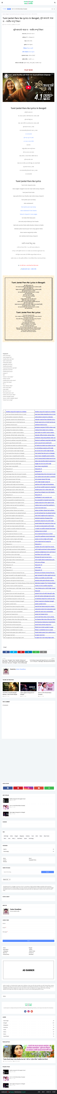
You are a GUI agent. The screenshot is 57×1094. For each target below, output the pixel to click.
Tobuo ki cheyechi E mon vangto (28, 214)
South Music (19, 838)
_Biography (5, 951)
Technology (31, 838)
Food (33, 836)
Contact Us (31, 952)
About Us (5, 952)
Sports (25, 838)
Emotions (28, 836)
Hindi (37, 836)
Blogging (12, 1092)
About (43, 1091)
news (9, 838)
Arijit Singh (6, 836)
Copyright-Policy (32, 860)
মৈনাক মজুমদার (28, 52)
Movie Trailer (46, 836)
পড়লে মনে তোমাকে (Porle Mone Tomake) (19, 8)
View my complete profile (14, 911)
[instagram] (28, 788)
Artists (11, 836)
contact (4, 860)
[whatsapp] (49, 788)
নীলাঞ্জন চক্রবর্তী (28, 48)
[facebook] (8, 788)
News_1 (13, 838)
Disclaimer (31, 954)
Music (5, 838)
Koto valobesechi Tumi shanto (28, 210)
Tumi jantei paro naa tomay (28, 207)
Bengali (7, 14)
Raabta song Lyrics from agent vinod (17, 798)
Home (4, 14)
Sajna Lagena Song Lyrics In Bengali (27, 693)
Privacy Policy (6, 954)
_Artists (30, 949)
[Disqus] (28, 760)
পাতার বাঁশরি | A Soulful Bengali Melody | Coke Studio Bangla (10, 693)
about (30, 858)
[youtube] (39, 788)
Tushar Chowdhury (8, 24)
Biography (22, 836)
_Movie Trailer (32, 951)
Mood (41, 836)
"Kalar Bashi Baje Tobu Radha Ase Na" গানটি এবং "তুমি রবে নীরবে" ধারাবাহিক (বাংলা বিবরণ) (25, 1059)
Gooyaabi (23, 1092)
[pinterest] (18, 788)
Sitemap (5, 861)
